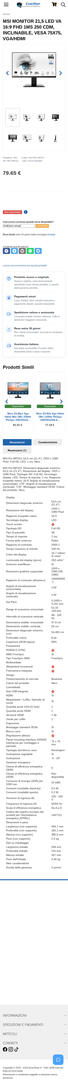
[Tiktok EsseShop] (16, 1049)
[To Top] (59, 1071)
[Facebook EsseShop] (5, 1049)
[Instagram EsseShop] (10, 1049)
